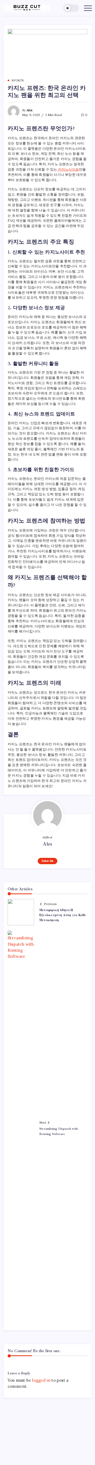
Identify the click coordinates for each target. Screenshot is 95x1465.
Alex (30, 110)
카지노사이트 (68, 169)
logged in (41, 1380)
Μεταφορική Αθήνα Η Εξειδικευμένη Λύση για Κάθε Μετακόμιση (62, 915)
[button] (71, 8)
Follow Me (48, 861)
